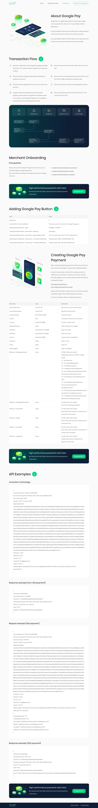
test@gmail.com (25, 561)
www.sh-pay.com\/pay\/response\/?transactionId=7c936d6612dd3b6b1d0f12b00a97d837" (49, 773)
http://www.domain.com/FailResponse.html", (30, 724)
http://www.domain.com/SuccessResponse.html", (35, 721)
